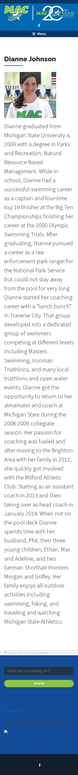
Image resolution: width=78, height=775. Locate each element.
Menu (41, 33)
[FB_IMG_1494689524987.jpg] (30, 96)
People (12, 653)
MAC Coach (24, 653)
